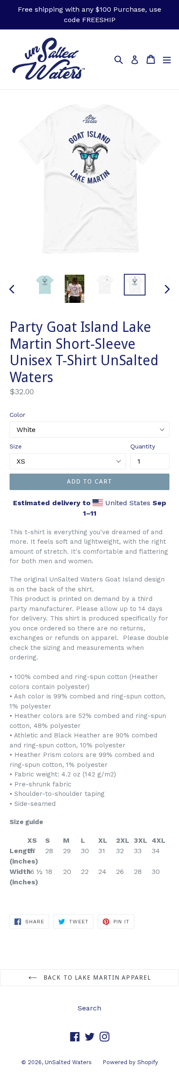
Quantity (142, 446)
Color (17, 414)
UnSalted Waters (68, 1062)
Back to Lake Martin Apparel (96, 977)
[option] (45, 285)
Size (16, 446)
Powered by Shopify (130, 1062)
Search (89, 1008)
